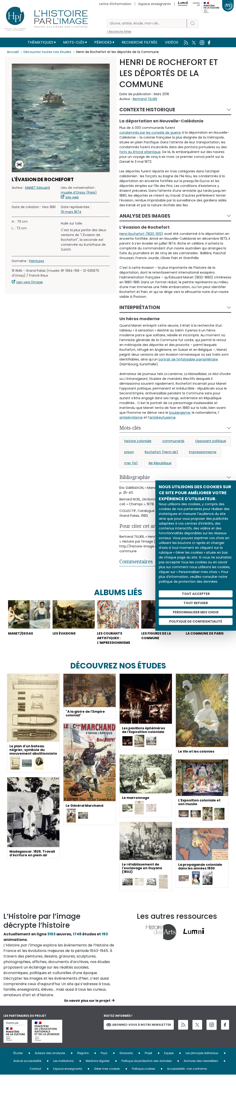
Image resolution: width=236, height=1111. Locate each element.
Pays (104, 1053)
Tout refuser (195, 603)
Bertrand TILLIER (145, 99)
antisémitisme (131, 417)
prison (129, 452)
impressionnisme (202, 452)
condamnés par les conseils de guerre (150, 132)
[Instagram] (211, 1025)
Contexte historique (147, 109)
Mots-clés (73, 42)
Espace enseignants (155, 4)
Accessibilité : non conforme (187, 1069)
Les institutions (63, 1061)
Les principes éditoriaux (202, 1053)
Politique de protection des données (146, 1061)
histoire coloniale (137, 441)
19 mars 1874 (71, 212)
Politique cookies (143, 1069)
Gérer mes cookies (107, 1069)
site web (72, 197)
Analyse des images (144, 216)
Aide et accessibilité (27, 1061)
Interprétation (139, 307)
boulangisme (179, 412)
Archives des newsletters (201, 1061)
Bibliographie (134, 477)
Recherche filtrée (139, 42)
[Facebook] (225, 1025)
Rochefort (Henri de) (161, 452)
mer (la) (131, 463)
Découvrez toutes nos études (47, 52)
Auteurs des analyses (50, 1053)
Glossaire (126, 1053)
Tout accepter (196, 593)
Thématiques (40, 42)
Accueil (13, 52)
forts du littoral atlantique (140, 152)
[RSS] (183, 1025)
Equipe (169, 1053)
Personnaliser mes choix (196, 612)
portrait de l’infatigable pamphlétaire (188, 359)
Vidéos (171, 42)
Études (18, 1053)
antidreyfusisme (162, 417)
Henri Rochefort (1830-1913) (141, 233)
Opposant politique (210, 441)
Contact (35, 1069)
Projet (148, 1053)
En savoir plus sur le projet (87, 1000)
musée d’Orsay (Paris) (79, 192)
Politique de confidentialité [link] (195, 621)
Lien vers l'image (29, 282)
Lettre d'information (115, 4)
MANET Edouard (37, 187)
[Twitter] (197, 1025)
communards (173, 441)
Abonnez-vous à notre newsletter (141, 1025)
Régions (83, 1053)
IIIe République (160, 463)
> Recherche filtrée (119, 31)
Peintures (36, 261)
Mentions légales (97, 1061)
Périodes (103, 42)
